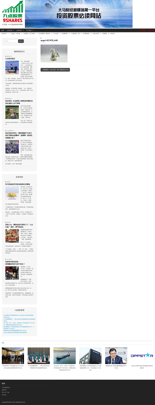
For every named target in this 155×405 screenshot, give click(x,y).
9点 (7, 130)
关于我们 (29, 30)
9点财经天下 (4, 33)
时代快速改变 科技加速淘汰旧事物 (17, 184)
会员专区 (19, 30)
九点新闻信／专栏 (75, 33)
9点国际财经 (65, 33)
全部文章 (112, 33)
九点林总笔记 (10, 59)
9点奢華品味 (86, 33)
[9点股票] (12, 11)
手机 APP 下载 (5, 392)
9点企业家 (55, 33)
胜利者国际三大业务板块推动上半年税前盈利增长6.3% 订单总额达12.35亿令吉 (90, 368)
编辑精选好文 (9, 56)
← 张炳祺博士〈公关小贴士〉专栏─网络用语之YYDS (55, 69)
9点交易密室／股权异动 (44, 33)
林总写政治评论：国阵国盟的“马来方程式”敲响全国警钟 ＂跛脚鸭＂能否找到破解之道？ (18, 135)
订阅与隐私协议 (6, 387)
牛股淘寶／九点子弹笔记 (29, 33)
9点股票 (13, 402)
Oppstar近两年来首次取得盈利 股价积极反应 (15, 332)
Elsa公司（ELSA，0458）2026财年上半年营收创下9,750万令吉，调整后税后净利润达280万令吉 (65, 368)
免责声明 (4, 390)
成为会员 (151, 30)
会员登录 (143, 30)
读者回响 (105, 33)
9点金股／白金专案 (15, 33)
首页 (2, 30)
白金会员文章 (96, 33)
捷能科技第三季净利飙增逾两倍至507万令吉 (16, 330)
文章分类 (9, 30)
